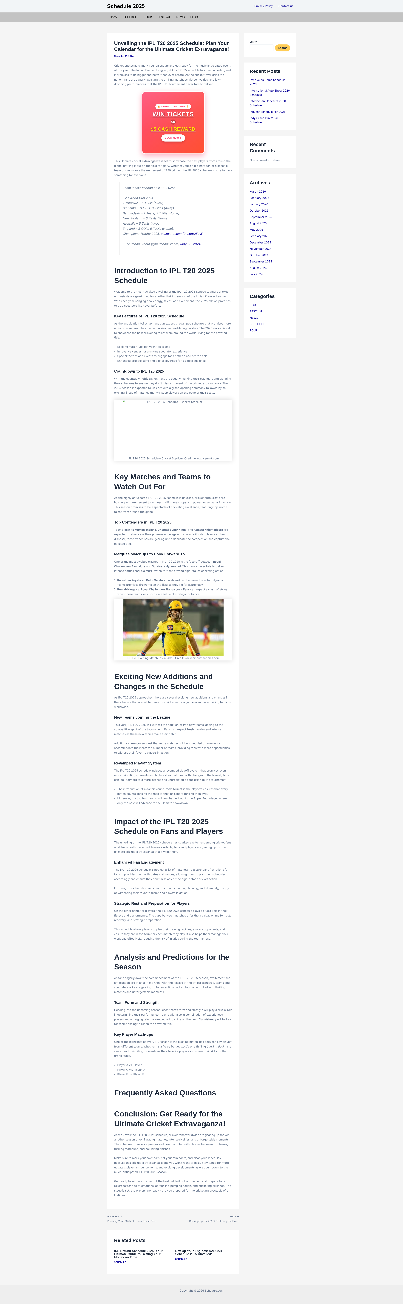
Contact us (285, 6)
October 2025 (259, 210)
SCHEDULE (130, 17)
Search (253, 41)
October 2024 (259, 255)
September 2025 (261, 217)
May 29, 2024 (190, 244)
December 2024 (260, 242)
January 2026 (259, 204)
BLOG (194, 17)
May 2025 (256, 229)
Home (114, 17)
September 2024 (261, 261)
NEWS (180, 17)
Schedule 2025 (126, 6)
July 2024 (256, 274)
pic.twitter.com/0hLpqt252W (182, 234)
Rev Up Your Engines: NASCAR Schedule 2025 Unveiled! (198, 1252)
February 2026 (259, 197)
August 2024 (258, 268)
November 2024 (261, 248)
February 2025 (259, 236)
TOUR (148, 17)
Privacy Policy (263, 6)
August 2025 (258, 223)
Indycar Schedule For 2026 (268, 111)
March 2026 (258, 191)
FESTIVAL (164, 17)
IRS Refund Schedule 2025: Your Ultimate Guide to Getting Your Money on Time (138, 1254)
